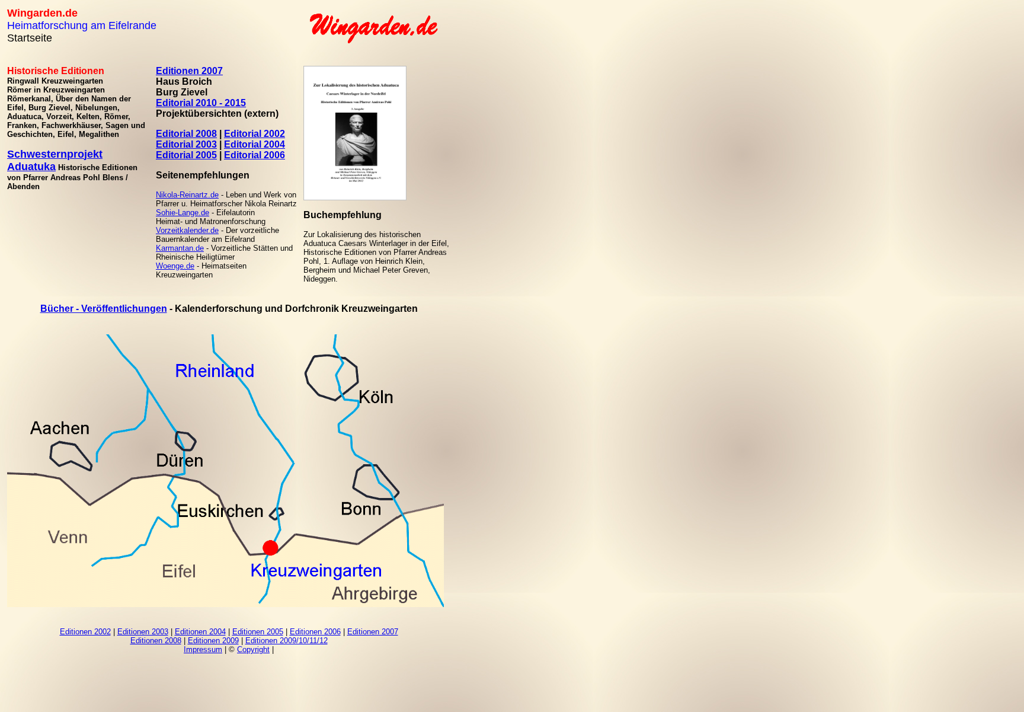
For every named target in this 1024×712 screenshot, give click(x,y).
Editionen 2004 (200, 631)
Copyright (253, 649)
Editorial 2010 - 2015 (201, 103)
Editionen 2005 (257, 631)
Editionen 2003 (142, 631)
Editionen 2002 (85, 631)
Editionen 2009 (213, 640)
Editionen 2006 (315, 631)
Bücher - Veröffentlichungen (103, 309)
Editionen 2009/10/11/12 (286, 640)
